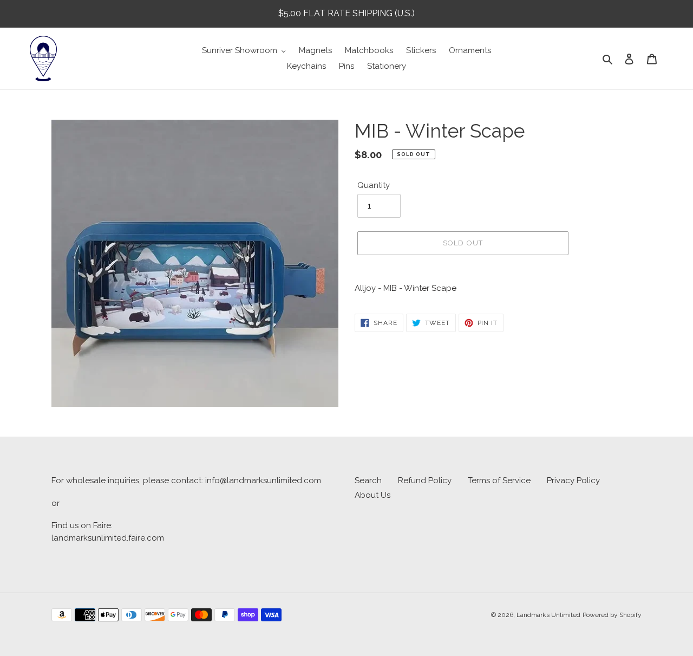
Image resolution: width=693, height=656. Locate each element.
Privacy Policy (573, 480)
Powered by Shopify (612, 615)
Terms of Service (499, 480)
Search (368, 480)
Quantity (373, 185)
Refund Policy (425, 480)
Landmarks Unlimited (548, 615)
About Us (372, 495)
